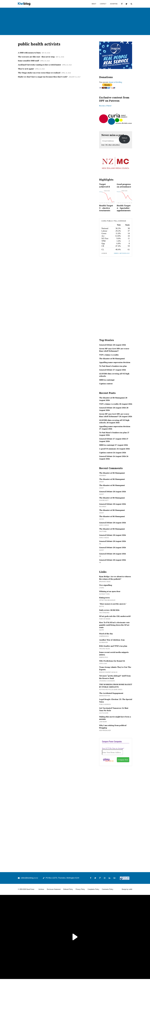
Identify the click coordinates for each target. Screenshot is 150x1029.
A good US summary (107, 449)
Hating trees (104, 597)
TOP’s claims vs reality (109, 404)
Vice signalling (105, 585)
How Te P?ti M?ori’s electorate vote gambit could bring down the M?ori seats (114, 625)
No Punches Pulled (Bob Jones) (110, 689)
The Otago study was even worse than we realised (39, 72)
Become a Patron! (105, 105)
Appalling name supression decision (114, 362)
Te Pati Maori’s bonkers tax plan (113, 432)
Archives (41, 889)
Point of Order (104, 619)
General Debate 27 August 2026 (112, 370)
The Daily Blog (104, 648)
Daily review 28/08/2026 (109, 610)
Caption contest (106, 383)
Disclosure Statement (54, 889)
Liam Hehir (103, 721)
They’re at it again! (26, 69)
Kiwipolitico (103, 657)
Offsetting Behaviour (107, 600)
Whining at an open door (109, 591)
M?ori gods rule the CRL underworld (114, 616)
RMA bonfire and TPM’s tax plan (113, 646)
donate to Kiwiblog (115, 82)
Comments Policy (107, 889)
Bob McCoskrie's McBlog (108, 672)
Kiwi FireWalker (105, 730)
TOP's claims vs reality (109, 355)
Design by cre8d (127, 889)
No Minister (103, 642)
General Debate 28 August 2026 (112, 345)
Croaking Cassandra (107, 681)
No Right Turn (104, 594)
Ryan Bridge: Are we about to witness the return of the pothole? (115, 577)
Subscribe (124, 139)
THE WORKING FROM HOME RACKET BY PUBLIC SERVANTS (115, 685)
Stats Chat (103, 663)
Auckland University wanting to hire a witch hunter (39, 64)
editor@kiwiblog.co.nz (29, 878)
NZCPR (101, 630)
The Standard (104, 612)
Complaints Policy (93, 889)
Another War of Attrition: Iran (112, 640)
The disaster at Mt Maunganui (112, 358)
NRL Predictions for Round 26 (112, 661)
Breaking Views (104, 581)
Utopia (101, 588)
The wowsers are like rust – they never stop (36, 57)
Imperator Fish (104, 696)
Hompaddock (104, 636)
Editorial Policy (68, 889)
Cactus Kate (103, 713)
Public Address (105, 704)
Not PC (101, 606)
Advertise (113, 4)
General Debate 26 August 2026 (112, 456)
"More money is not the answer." (113, 604)
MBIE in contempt (106, 380)
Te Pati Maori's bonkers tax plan (113, 366)
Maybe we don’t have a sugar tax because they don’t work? (43, 77)
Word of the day (106, 633)
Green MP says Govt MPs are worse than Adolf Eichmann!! (114, 349)
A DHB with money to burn (29, 52)
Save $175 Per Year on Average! (113, 748)
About (94, 4)
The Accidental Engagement (111, 693)
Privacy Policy (80, 889)
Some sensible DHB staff (28, 60)
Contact (103, 4)
